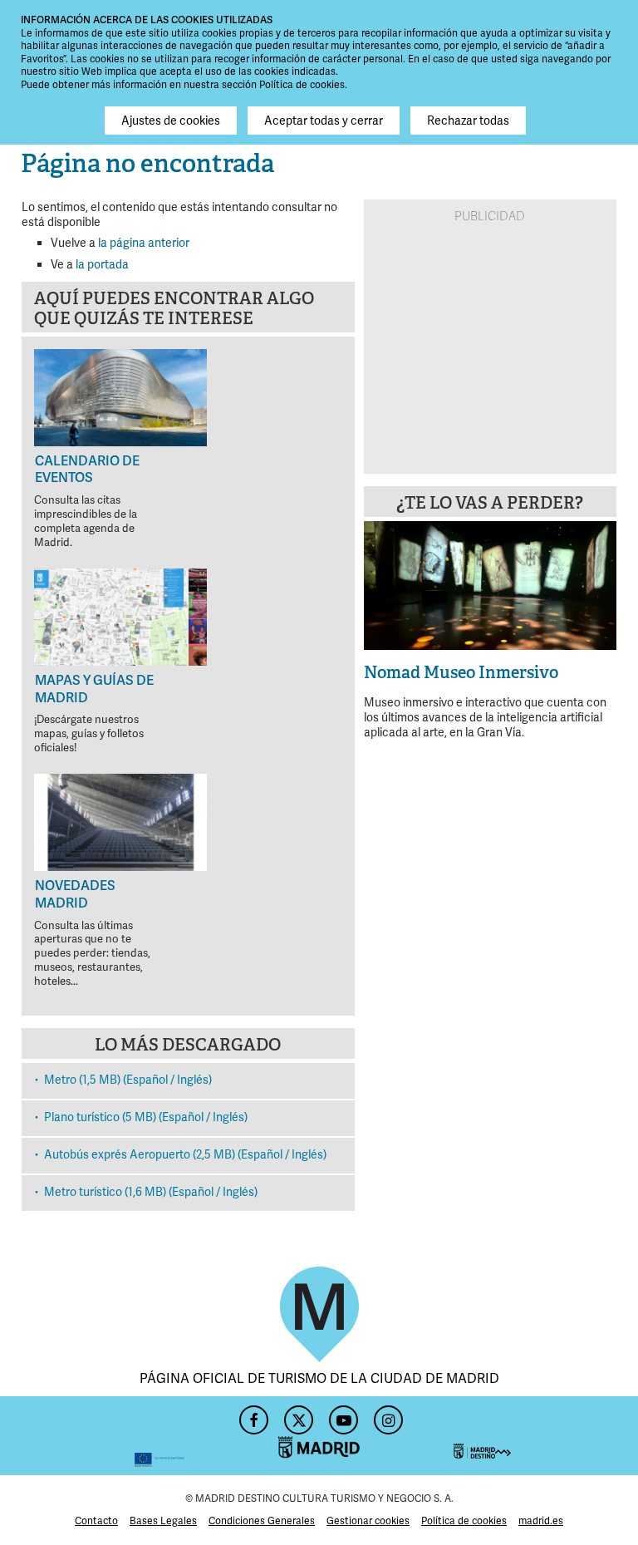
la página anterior (143, 242)
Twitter (296, 1415)
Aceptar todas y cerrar (323, 120)
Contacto (96, 1521)
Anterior (385, 583)
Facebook (251, 1415)
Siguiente (595, 583)
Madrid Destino (535, 1436)
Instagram (386, 1415)
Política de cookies (464, 1521)
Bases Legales (163, 1521)
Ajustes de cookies (170, 120)
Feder (102, 1436)
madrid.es (540, 1521)
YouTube (341, 1415)
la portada (102, 264)
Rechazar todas (468, 120)
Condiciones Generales (262, 1521)
